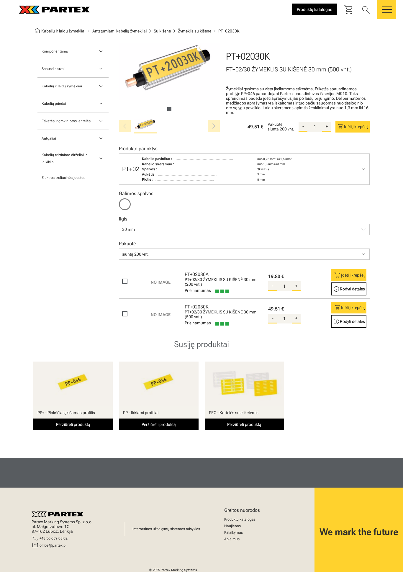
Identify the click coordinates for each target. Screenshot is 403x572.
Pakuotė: (276, 124)
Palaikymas (233, 532)
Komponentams (55, 51)
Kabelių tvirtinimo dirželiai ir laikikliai (64, 158)
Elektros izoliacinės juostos (63, 178)
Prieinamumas (198, 290)
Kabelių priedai (54, 104)
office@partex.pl (53, 545)
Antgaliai (49, 138)
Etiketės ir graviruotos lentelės (66, 121)
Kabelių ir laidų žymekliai (62, 86)
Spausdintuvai (53, 69)
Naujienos (232, 526)
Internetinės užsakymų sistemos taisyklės (166, 529)
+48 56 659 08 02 (54, 538)
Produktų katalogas (239, 519)
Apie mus (232, 539)
